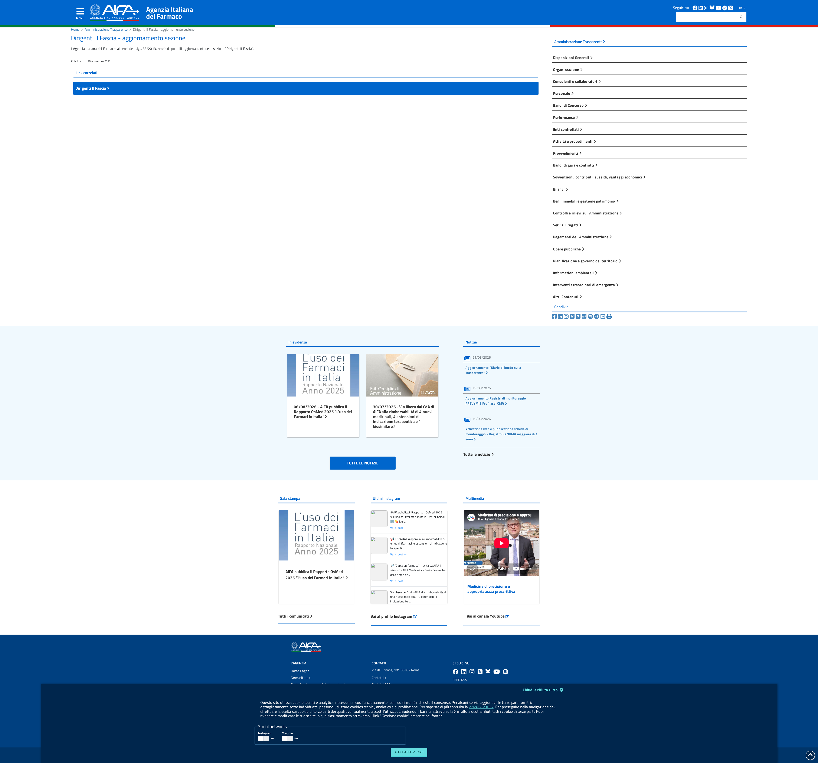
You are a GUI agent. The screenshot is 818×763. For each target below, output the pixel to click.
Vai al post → (398, 528)
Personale (562, 93)
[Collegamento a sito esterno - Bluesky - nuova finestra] (713, 7)
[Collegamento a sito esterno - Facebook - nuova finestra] (695, 7)
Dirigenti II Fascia (91, 88)
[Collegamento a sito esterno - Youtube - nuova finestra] (719, 7)
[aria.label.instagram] (472, 671)
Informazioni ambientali (574, 273)
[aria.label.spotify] (505, 671)
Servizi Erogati (566, 225)
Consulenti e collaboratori (575, 81)
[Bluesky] (573, 316)
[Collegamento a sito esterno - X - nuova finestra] (730, 7)
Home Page (299, 670)
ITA (740, 7)
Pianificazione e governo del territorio (585, 261)
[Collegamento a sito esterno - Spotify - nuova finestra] (725, 7)
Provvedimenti (566, 153)
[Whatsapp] (584, 316)
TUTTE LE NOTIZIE (363, 463)
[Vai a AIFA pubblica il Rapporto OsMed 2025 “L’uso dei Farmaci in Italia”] (316, 535)
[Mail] (603, 316)
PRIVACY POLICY (481, 707)
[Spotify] (590, 316)
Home (75, 29)
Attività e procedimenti (573, 141)
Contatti (378, 677)
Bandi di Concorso (569, 105)
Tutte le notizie (477, 454)
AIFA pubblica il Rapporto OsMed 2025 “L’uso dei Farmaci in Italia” (315, 574)
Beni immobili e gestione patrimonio (584, 201)
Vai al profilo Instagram (394, 616)
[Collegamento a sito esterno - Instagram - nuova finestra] (707, 7)
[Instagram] (566, 316)
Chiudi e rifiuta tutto (541, 690)
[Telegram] (596, 316)
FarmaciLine (300, 677)
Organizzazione (566, 69)
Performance (564, 117)
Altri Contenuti (566, 297)
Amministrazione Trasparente (106, 29)
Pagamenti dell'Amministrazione (581, 237)
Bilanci (559, 189)
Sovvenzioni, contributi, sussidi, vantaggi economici (598, 177)
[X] (578, 316)
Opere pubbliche (567, 249)
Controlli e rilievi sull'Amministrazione (586, 213)
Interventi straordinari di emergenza (584, 285)
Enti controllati (566, 129)
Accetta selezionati (409, 752)
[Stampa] (609, 316)
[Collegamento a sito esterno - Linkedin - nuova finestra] (701, 7)
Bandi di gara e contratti (574, 165)
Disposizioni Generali (571, 57)
